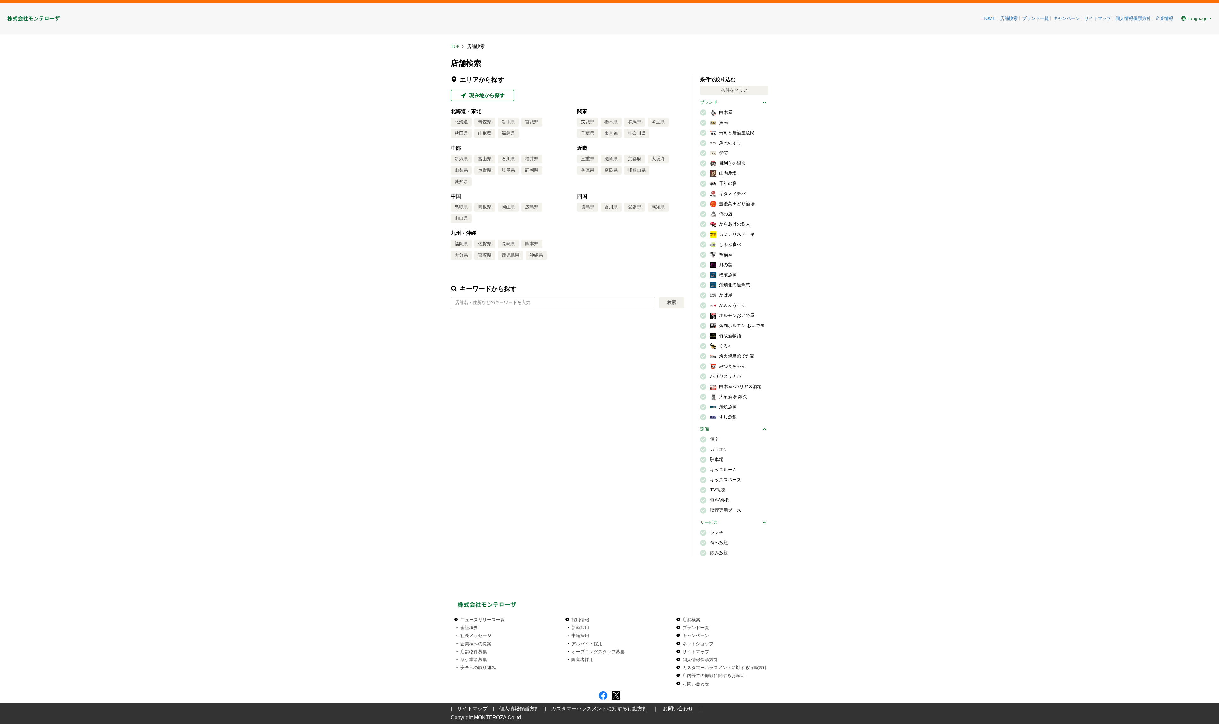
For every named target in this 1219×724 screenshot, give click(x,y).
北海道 (461, 122)
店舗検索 (1009, 18)
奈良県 (611, 170)
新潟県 (461, 158)
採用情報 (580, 619)
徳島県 (587, 207)
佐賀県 (484, 243)
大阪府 (658, 158)
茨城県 (587, 122)
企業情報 (1164, 18)
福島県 (508, 133)
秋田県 (461, 133)
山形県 (484, 133)
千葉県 (587, 133)
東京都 (611, 133)
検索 (671, 302)
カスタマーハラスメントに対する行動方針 (725, 667)
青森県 (484, 122)
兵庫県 (587, 170)
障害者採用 (582, 659)
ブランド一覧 (1035, 18)
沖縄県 (536, 255)
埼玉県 (658, 122)
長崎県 (508, 243)
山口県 (461, 218)
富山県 (484, 158)
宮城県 (531, 122)
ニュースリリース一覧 (482, 619)
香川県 (611, 207)
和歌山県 (637, 170)
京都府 (634, 158)
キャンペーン (1066, 18)
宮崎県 (484, 255)
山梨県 (461, 170)
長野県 (484, 170)
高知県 (658, 207)
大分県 (461, 255)
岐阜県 (508, 170)
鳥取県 (461, 207)
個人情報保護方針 (1133, 18)
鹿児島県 (510, 255)
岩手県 (508, 122)
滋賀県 (611, 158)
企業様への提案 (475, 643)
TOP (455, 46)
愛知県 (461, 181)
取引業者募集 (473, 659)
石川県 (508, 158)
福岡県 (461, 243)
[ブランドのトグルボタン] (764, 102)
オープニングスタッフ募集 (598, 651)
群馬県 (634, 122)
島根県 (484, 207)
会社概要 (469, 627)
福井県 (531, 158)
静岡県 (531, 170)
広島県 (531, 207)
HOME (989, 18)
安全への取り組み (478, 667)
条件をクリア (734, 90)
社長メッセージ (475, 635)
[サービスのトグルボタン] (764, 522)
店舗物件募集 (473, 651)
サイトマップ (1097, 18)
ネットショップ (698, 643)
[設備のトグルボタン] (764, 429)
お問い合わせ (696, 683)
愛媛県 (634, 207)
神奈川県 (637, 133)
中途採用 (580, 635)
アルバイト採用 (587, 643)
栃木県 (611, 122)
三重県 (587, 158)
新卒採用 (580, 627)
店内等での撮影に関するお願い (714, 675)
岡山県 (508, 207)
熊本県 (531, 243)
